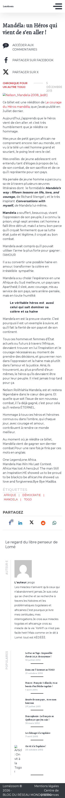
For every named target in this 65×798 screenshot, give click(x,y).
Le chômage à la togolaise (37, 732)
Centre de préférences (50, 793)
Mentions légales (46, 786)
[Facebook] (10, 523)
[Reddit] (43, 523)
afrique (10, 495)
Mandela (11, 499)
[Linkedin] (20, 523)
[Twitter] (31, 523)
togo (28, 499)
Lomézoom (8, 6)
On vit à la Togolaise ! (35, 746)
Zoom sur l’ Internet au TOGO (40, 669)
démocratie (31, 495)
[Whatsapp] (54, 523)
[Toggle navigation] (57, 6)
